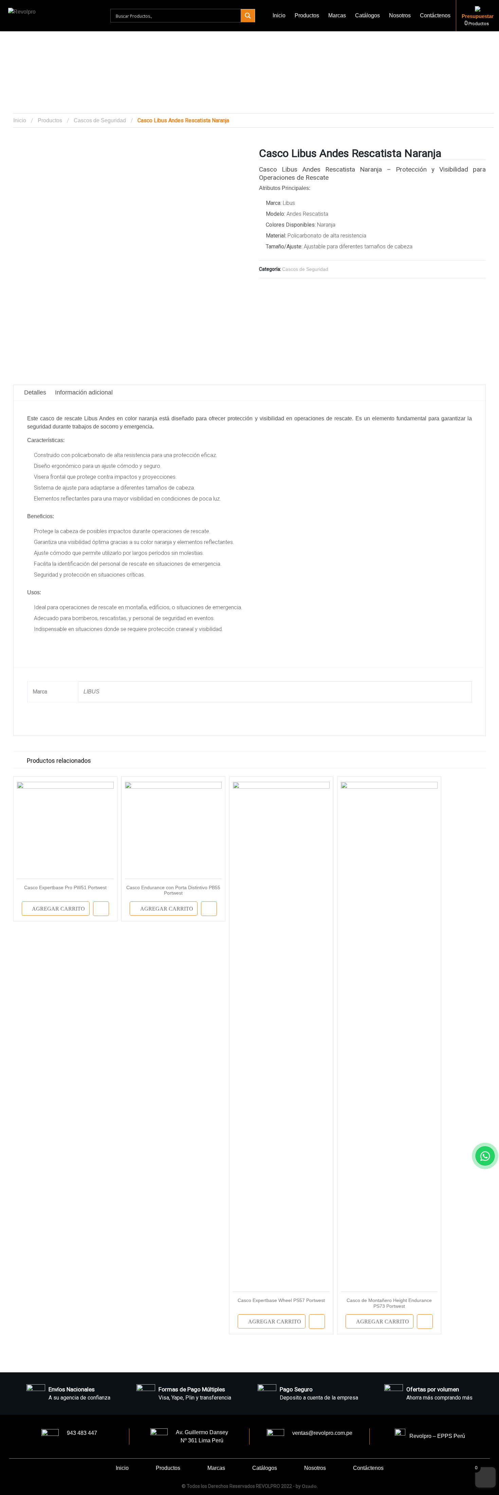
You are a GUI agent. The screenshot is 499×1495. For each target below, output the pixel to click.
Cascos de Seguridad (100, 120)
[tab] (35, 392)
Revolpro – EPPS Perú (435, 1436)
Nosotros (400, 15)
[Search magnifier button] (248, 15)
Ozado (309, 1486)
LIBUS (91, 691)
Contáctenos (435, 15)
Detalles (35, 392)
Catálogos (367, 15)
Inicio (279, 15)
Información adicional (84, 392)
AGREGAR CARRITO (58, 909)
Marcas (337, 15)
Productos (307, 15)
